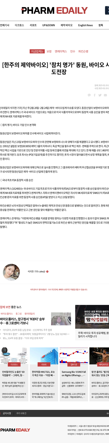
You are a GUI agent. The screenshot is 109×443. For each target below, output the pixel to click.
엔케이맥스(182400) (10, 188)
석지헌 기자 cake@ (36, 271)
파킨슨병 (83, 51)
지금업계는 (37, 51)
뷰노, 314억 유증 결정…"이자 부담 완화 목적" (23, 338)
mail (105, 95)
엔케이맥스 (61, 51)
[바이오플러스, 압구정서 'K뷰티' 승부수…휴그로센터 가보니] (61, 318)
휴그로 (19, 313)
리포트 (33, 25)
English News (85, 25)
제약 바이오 (67, 25)
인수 (72, 51)
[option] (38, 412)
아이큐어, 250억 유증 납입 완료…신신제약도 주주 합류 (27, 330)
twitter (100, 95)
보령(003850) (24, 146)
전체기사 (4, 25)
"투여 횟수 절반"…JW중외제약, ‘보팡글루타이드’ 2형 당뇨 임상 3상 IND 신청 (37, 334)
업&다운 (74, 364)
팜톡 (100, 25)
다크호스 (19, 25)
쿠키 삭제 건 (21, 412)
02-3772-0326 (87, 430)
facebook (94, 95)
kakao (89, 95)
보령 (49, 51)
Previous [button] (17, 411)
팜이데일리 (30, 313)
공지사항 (7, 413)
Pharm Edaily (15, 430)
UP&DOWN (48, 25)
